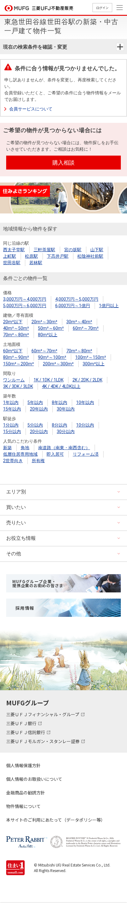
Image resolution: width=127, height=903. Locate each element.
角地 (25, 447)
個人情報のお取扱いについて (34, 779)
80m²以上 (47, 334)
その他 (13, 553)
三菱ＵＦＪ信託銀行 (26, 732)
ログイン (102, 7)
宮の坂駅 (72, 249)
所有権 (38, 460)
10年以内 (85, 402)
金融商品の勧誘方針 (25, 792)
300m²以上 (93, 363)
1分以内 (10, 425)
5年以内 (35, 402)
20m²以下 (13, 321)
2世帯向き (13, 460)
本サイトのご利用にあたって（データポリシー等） (55, 820)
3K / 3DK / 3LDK (18, 386)
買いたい (16, 507)
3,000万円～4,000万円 (24, 299)
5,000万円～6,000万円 (24, 305)
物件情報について (23, 806)
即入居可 (55, 454)
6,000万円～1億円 (72, 305)
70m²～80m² (16, 334)
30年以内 (66, 408)
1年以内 (10, 402)
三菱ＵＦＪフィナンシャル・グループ (43, 714)
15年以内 (12, 408)
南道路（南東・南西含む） (64, 447)
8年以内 (59, 402)
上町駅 (9, 256)
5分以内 (35, 425)
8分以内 (59, 425)
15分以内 (12, 431)
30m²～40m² (79, 321)
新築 (7, 447)
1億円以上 (109, 305)
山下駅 (96, 249)
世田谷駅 (11, 262)
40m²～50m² (16, 328)
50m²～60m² (51, 328)
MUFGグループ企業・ (37, 583)
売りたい (16, 522)
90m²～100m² (52, 357)
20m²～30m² (44, 321)
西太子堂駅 (14, 249)
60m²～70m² (86, 328)
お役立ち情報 (21, 538)
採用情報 (25, 608)
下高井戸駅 (57, 256)
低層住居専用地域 (20, 454)
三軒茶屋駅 (44, 249)
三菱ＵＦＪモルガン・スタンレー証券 (43, 741)
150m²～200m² (18, 363)
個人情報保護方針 (23, 765)
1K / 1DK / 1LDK (48, 379)
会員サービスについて (30, 108)
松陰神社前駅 (90, 256)
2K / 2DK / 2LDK (87, 379)
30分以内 (66, 431)
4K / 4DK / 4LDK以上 (61, 386)
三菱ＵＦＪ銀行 (21, 723)
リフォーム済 (86, 454)
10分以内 (85, 425)
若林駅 (35, 262)
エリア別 (16, 491)
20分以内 (39, 431)
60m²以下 (13, 350)
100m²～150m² (90, 357)
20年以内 (39, 408)
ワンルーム (14, 379)
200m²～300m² (58, 363)
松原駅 (31, 256)
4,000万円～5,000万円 (76, 299)
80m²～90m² (16, 357)
